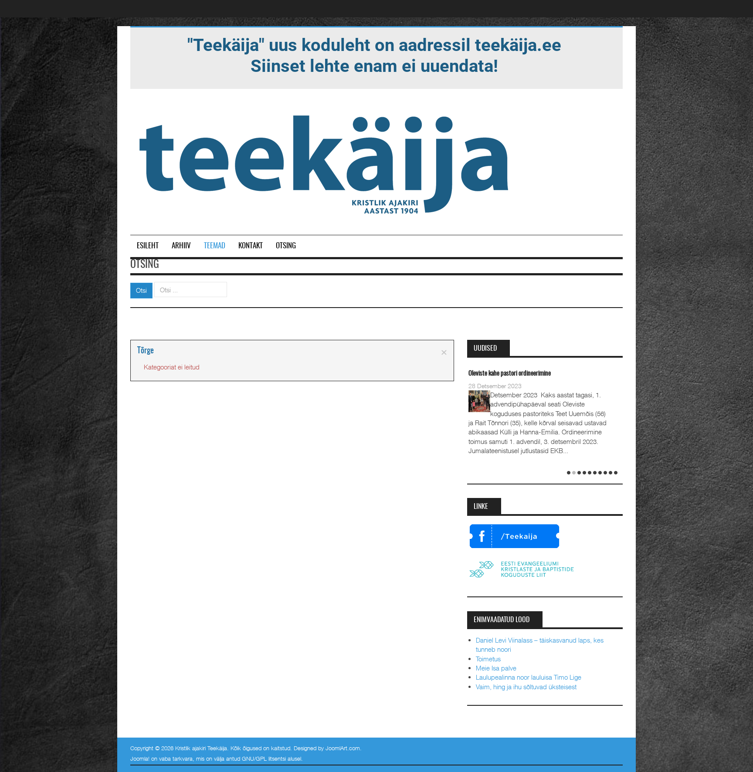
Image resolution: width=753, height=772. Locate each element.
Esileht (148, 246)
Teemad (214, 246)
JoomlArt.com (343, 748)
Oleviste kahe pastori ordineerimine (509, 373)
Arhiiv (181, 246)
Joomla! (139, 758)
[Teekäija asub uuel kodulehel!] (374, 55)
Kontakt (250, 246)
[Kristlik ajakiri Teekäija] (325, 162)
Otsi (141, 290)
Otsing (286, 246)
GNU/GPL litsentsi (264, 758)
